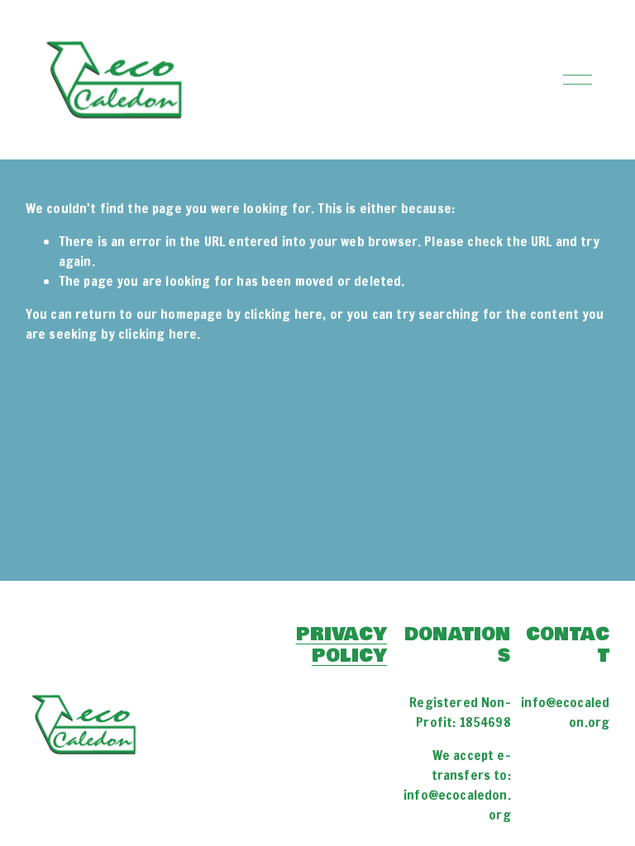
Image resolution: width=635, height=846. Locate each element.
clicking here (283, 314)
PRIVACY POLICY (341, 644)
